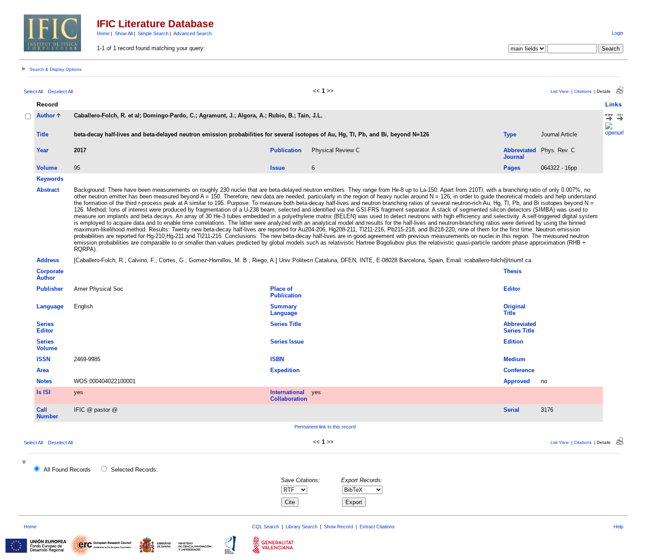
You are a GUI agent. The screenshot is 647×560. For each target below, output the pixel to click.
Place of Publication (285, 292)
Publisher (50, 288)
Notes (44, 381)
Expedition (285, 370)
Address (48, 260)
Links (613, 104)
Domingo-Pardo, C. (169, 115)
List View (560, 91)
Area (43, 370)
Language (50, 306)
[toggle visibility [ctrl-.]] (25, 463)
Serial (511, 409)
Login (617, 33)
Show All (123, 33)
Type (510, 134)
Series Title (285, 324)
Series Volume (47, 344)
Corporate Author (50, 274)
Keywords (50, 179)
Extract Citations (377, 526)
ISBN (277, 359)
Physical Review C (336, 150)
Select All (33, 91)
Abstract (48, 190)
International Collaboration (288, 395)
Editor (512, 288)
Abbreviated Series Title (520, 327)
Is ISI (44, 392)
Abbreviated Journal (520, 153)
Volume (47, 168)
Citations (583, 91)
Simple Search (153, 33)
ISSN (43, 359)
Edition (513, 341)
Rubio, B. (281, 115)
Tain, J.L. (310, 115)
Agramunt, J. (216, 115)
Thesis (513, 271)
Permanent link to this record (325, 426)
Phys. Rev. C (558, 150)
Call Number (47, 413)
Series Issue (287, 341)
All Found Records (67, 469)
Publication (285, 150)
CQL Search (265, 526)
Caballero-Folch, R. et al (107, 115)
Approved (517, 381)
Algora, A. (251, 115)
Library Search (301, 526)
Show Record (338, 526)
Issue (277, 168)
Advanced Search (192, 33)
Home (103, 33)
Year (42, 150)
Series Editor (45, 327)
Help (618, 526)
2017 (80, 150)
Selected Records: (134, 469)
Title (42, 134)
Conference (519, 370)
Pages (512, 168)
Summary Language (283, 309)
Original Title (515, 309)
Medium (515, 359)
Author (46, 115)
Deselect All (60, 91)
